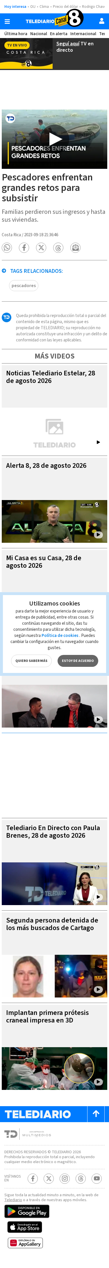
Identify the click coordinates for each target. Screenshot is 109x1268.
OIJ (32, 6)
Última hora (15, 34)
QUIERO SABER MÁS (31, 660)
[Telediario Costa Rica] (55, 21)
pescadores (24, 285)
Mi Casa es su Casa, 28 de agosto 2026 (43, 562)
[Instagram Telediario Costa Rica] (65, 1179)
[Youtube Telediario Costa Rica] (97, 1179)
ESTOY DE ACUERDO (78, 660)
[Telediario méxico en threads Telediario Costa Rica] (81, 1179)
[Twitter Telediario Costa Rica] (49, 1179)
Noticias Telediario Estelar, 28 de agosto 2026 (50, 377)
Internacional (83, 34)
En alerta (58, 34)
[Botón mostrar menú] (7, 21)
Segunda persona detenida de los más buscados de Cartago (52, 924)
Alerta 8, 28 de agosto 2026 (46, 466)
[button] (7, 247)
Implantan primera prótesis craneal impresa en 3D (47, 1016)
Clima (44, 6)
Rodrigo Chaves (94, 6)
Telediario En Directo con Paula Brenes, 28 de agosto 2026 (53, 832)
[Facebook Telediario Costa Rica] (33, 1179)
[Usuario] (102, 21)
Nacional (38, 34)
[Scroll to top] (96, 1114)
